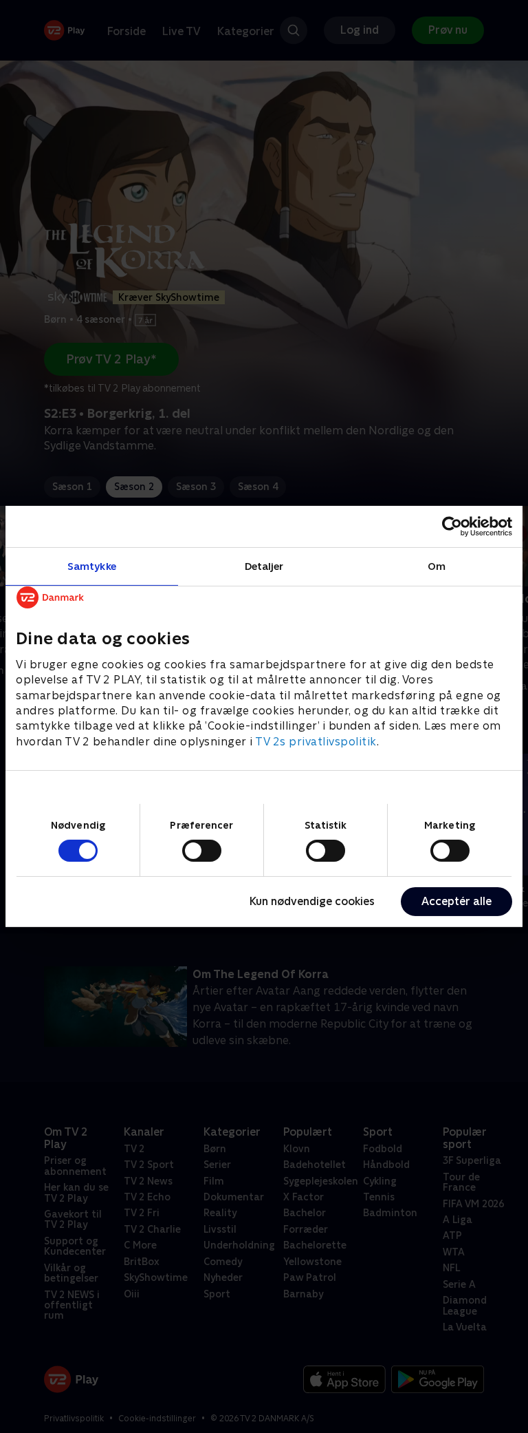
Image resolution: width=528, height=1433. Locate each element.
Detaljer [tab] (264, 566)
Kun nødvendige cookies (312, 901)
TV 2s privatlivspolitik (316, 741)
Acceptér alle (456, 901)
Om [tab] (437, 566)
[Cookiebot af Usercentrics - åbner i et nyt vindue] (452, 526)
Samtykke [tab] (91, 566)
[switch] (201, 851)
